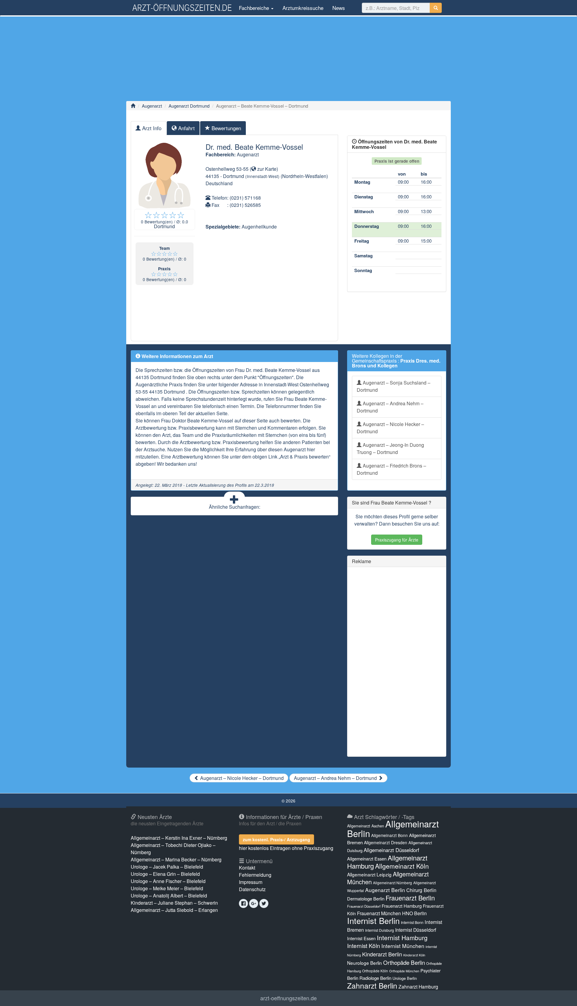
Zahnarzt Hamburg (418, 986)
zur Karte (266, 168)
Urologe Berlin (404, 978)
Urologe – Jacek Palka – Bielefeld (167, 866)
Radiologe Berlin (375, 978)
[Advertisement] (288, 59)
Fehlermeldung (255, 874)
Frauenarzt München (379, 913)
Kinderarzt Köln (414, 955)
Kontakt (247, 867)
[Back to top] (563, 995)
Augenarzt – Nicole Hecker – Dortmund (390, 428)
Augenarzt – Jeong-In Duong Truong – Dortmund (390, 448)
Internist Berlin (373, 920)
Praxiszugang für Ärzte (396, 540)
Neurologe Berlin (364, 962)
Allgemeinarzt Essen (366, 858)
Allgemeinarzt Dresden (385, 842)
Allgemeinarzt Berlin (393, 828)
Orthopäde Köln (375, 970)
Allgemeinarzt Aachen (365, 826)
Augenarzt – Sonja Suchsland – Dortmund (393, 386)
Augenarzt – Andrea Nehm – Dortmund (390, 407)
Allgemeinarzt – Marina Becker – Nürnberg (176, 859)
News (338, 7)
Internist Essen (361, 938)
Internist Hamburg (402, 937)
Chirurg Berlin (421, 890)
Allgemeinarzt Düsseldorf (391, 850)
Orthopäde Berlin (404, 962)
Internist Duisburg (379, 930)
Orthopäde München (404, 970)
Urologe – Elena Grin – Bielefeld (165, 873)
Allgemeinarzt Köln (402, 865)
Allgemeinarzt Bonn (389, 835)
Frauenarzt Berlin (410, 897)
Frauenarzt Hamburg (402, 906)
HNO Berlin (414, 913)
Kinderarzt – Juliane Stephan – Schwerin (174, 902)
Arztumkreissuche (302, 7)
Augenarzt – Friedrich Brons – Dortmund (391, 469)
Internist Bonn (412, 922)
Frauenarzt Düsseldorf (363, 906)
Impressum (250, 882)
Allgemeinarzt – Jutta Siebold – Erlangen (174, 909)
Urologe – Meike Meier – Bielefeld (167, 888)
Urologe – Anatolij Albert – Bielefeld (169, 895)
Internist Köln (363, 945)
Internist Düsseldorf (415, 929)
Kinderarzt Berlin (382, 954)
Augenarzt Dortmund (189, 106)
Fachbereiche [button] (253, 7)
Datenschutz (252, 889)
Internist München (402, 945)
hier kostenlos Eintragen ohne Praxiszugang (286, 848)
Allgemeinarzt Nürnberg (392, 882)
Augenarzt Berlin (385, 890)
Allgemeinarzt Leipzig (369, 874)
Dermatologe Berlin (365, 898)
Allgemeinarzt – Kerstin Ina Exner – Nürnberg (179, 837)
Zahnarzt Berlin (372, 985)
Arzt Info (151, 128)
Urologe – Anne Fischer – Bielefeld (168, 881)
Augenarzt (152, 106)
